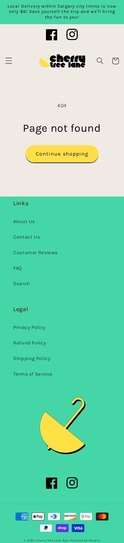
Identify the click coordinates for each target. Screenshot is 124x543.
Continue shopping (62, 154)
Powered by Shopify (85, 540)
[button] (8, 60)
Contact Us (26, 237)
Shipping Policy (31, 358)
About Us (24, 221)
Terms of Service (33, 374)
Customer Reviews (35, 252)
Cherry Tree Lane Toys (52, 540)
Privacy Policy (29, 327)
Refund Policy (29, 343)
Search (21, 284)
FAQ (17, 268)
